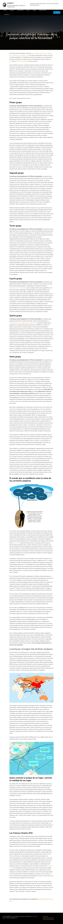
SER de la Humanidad (22, 61)
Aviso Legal (45, 916)
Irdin (10, 61)
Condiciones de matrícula (48, 917)
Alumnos (56, 12)
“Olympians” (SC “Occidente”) (17, 288)
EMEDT (10, 3)
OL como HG (16, 543)
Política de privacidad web (48, 919)
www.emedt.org (34, 916)
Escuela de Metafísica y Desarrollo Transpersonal (16, 6)
